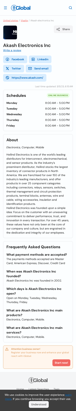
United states (10, 20)
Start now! (61, 362)
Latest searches (39, 389)
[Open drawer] (5, 8)
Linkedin (42, 59)
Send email (41, 68)
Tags (56, 389)
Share (66, 29)
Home (20, 389)
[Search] (70, 8)
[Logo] (20, 8)
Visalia (24, 20)
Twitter (16, 68)
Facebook (18, 59)
